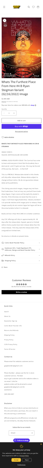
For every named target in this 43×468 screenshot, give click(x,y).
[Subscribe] (32, 433)
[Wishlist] (33, 7)
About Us (7, 316)
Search (6, 312)
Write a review (21, 292)
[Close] (41, 444)
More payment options (21, 131)
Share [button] (6, 267)
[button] (4, 7)
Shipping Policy (9, 335)
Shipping (4, 101)
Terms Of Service (9, 349)
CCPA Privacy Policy (10, 344)
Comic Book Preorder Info (13, 326)
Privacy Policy (8, 340)
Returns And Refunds (11, 330)
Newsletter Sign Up (10, 321)
